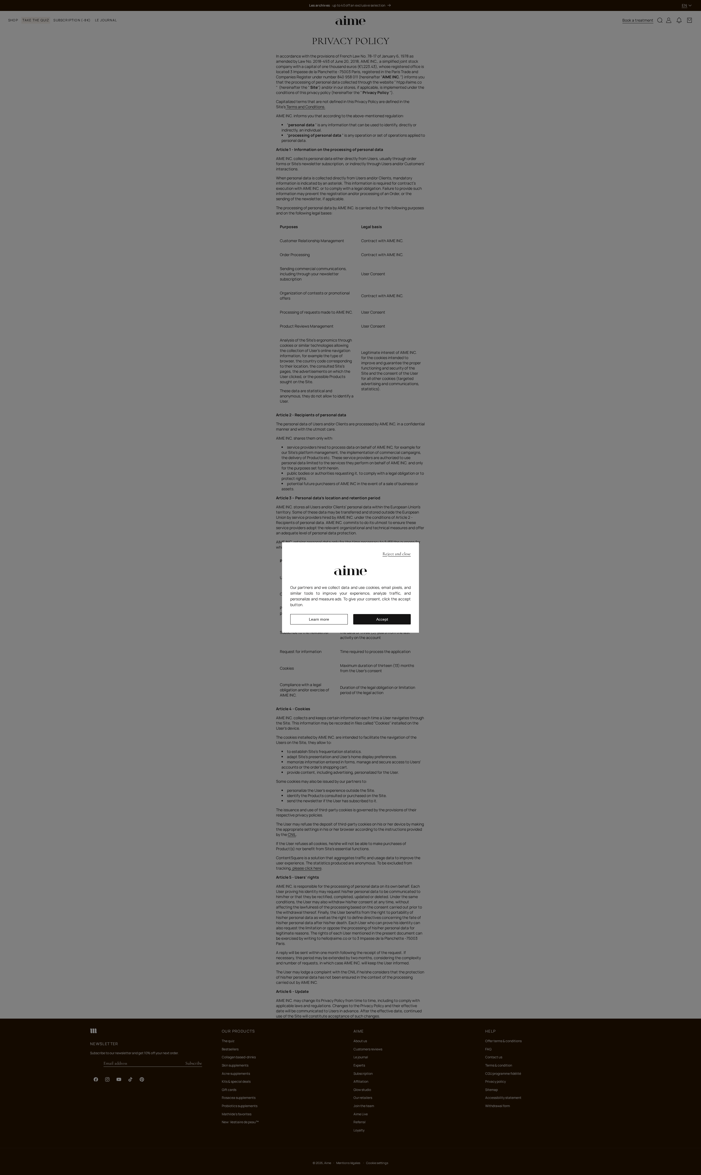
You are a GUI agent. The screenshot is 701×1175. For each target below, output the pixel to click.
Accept (382, 619)
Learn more (319, 619)
